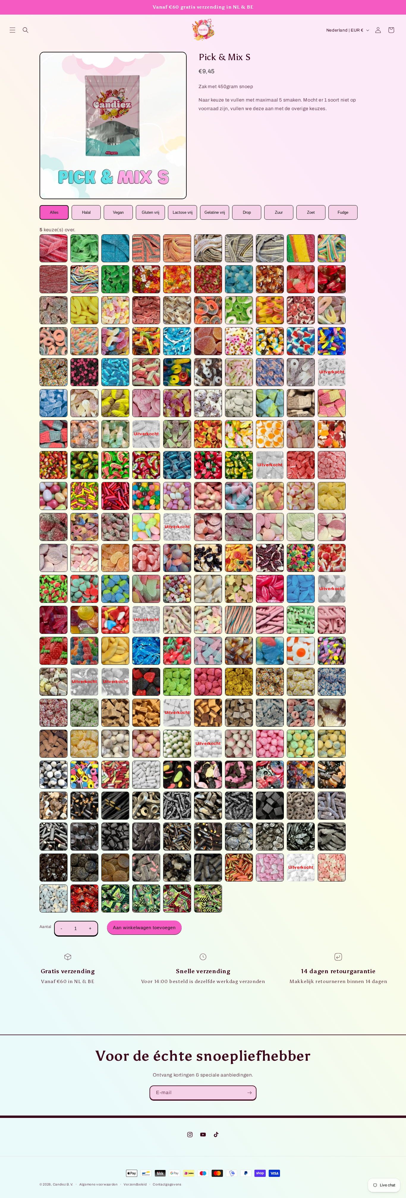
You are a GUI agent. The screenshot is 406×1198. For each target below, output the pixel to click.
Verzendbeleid (135, 1184)
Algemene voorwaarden (98, 1184)
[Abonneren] (249, 1092)
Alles (54, 212)
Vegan (118, 212)
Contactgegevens (167, 1184)
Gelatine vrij (214, 212)
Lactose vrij (183, 212)
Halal (86, 212)
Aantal (45, 927)
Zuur (279, 212)
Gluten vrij (150, 212)
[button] (12, 30)
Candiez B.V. (63, 1184)
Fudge (343, 212)
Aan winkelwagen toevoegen (144, 927)
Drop (247, 212)
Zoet (311, 212)
